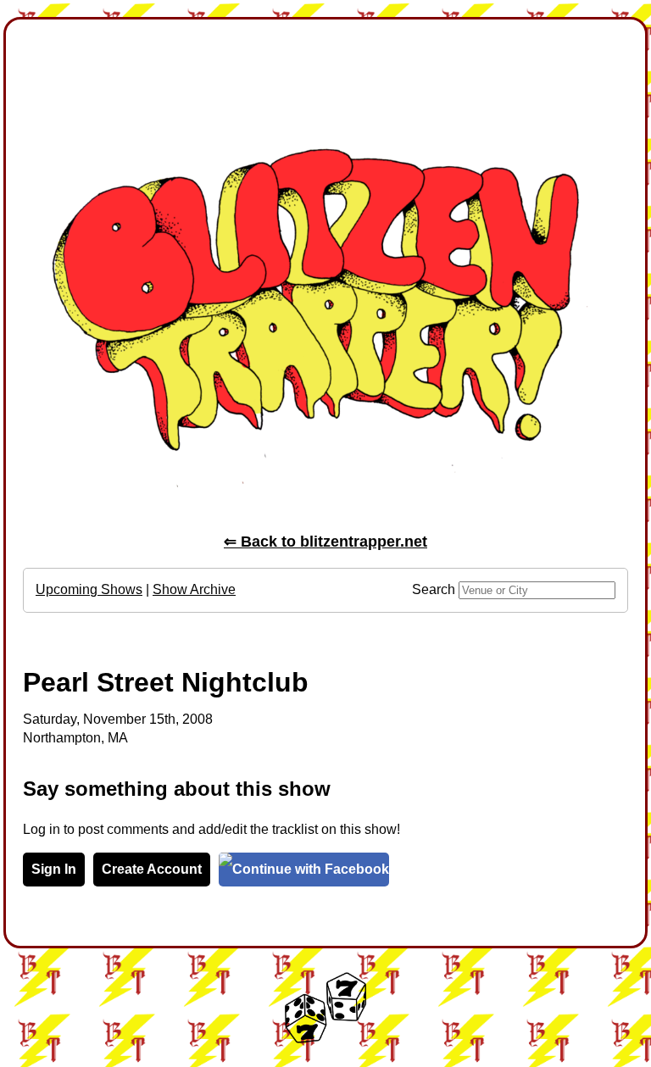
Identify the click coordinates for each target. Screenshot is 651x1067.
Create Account (152, 869)
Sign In (53, 869)
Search (433, 589)
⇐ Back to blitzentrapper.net (325, 541)
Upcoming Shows (89, 589)
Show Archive (194, 589)
